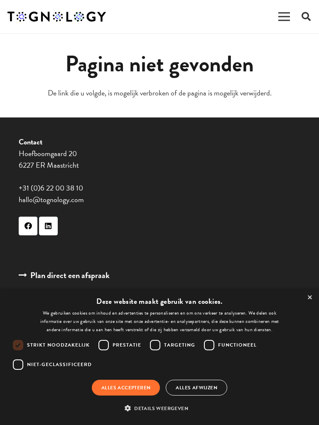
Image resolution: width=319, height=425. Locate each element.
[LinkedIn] (48, 226)
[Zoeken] (306, 16)
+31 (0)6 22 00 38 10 (51, 187)
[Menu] (284, 16)
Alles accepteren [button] (125, 387)
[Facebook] (28, 226)
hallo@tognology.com (51, 199)
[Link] (56, 17)
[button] (159, 408)
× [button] (310, 298)
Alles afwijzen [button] (196, 387)
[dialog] (159, 357)
